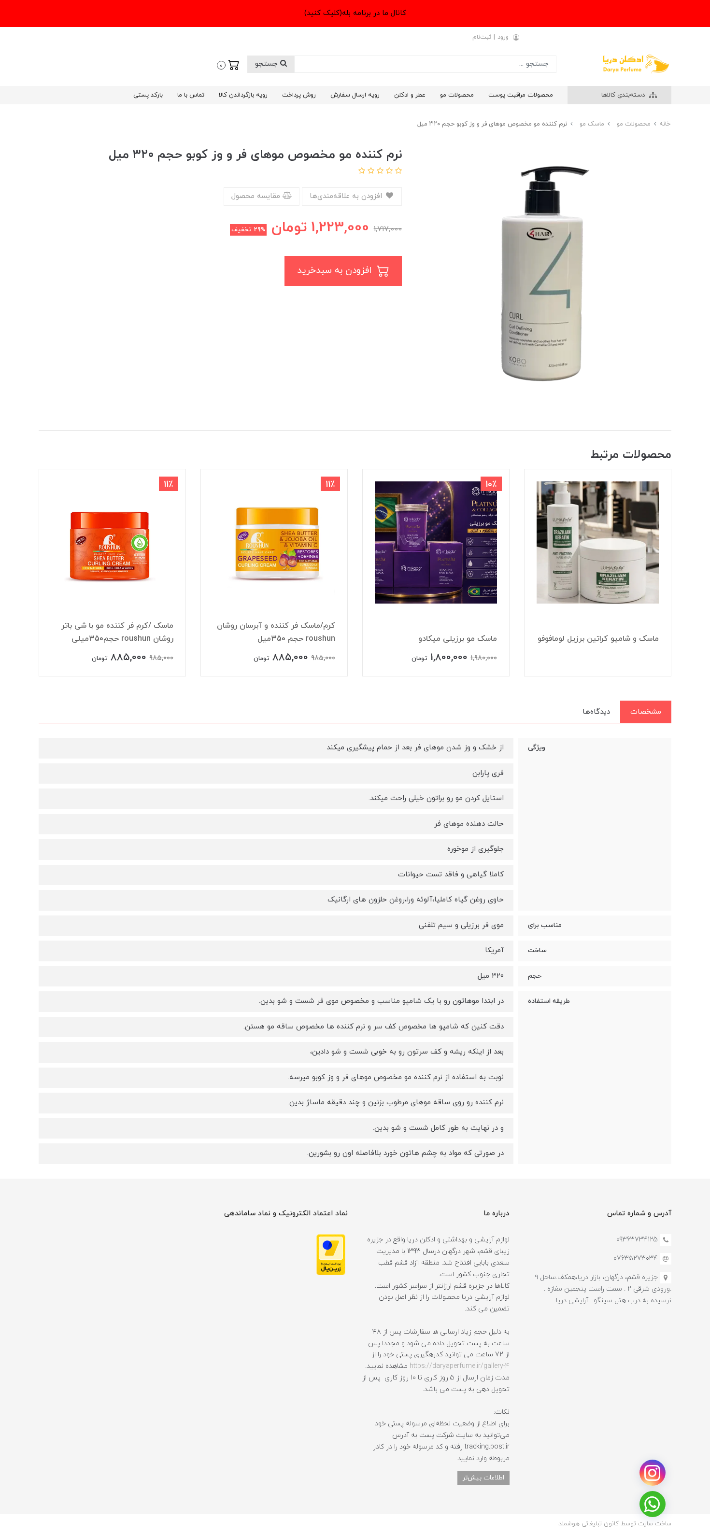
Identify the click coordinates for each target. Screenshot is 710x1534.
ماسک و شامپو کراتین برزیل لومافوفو (598, 638)
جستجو (267, 64)
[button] (228, 64)
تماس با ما (190, 95)
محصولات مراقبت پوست (520, 95)
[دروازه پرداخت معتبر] (330, 1254)
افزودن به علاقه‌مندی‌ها (347, 196)
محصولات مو (457, 95)
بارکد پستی (148, 95)
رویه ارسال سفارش (355, 95)
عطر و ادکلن (410, 95)
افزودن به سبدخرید (335, 270)
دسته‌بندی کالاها (624, 95)
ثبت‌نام (481, 37)
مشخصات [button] (645, 712)
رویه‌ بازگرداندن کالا (243, 95)
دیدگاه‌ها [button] (596, 712)
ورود (503, 37)
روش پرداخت (299, 95)
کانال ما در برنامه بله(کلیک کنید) (355, 13)
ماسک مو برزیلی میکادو (457, 638)
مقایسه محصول (257, 196)
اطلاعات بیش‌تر (483, 1477)
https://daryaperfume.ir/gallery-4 (460, 1366)
